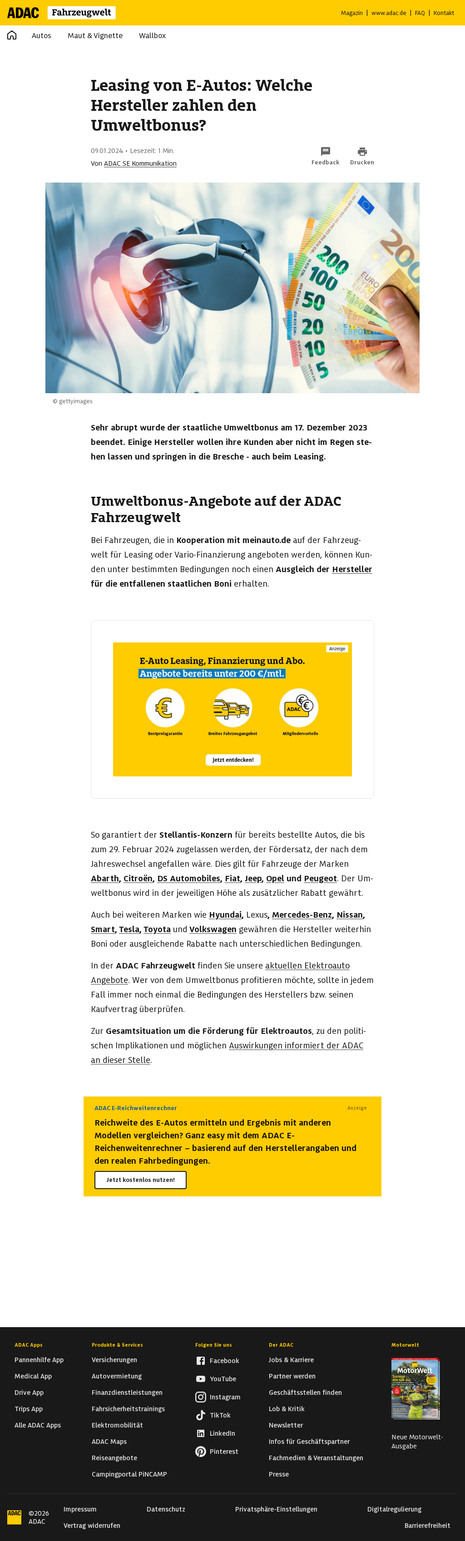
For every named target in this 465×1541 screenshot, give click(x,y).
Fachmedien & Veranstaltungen (316, 1458)
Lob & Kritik (287, 1409)
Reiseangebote (114, 1458)
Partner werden (292, 1376)
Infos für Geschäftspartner (309, 1441)
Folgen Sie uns (213, 1345)
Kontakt (444, 13)
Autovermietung (117, 1376)
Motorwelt (405, 1345)
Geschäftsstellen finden (305, 1392)
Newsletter (286, 1425)
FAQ (420, 13)
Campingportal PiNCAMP (129, 1474)
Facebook (224, 1361)
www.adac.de (388, 13)
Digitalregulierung (394, 1509)
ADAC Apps (29, 1345)
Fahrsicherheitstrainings (128, 1409)
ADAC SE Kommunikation (140, 163)
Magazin (352, 13)
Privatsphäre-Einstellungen (276, 1509)
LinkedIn (222, 1433)
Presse (279, 1474)
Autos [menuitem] (41, 35)
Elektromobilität (117, 1425)
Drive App (29, 1392)
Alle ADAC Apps (38, 1425)
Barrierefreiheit (427, 1525)
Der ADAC (281, 1345)
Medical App (33, 1376)
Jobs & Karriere (291, 1360)
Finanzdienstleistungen (127, 1392)
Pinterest (224, 1451)
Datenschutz (166, 1509)
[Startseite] (67, 12)
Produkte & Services (117, 1345)
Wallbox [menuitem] (152, 35)
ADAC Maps (109, 1441)
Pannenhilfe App (39, 1360)
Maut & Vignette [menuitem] (95, 35)
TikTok (220, 1415)
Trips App (29, 1409)
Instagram (225, 1397)
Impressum (80, 1509)
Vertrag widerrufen (92, 1525)
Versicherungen (114, 1360)
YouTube (223, 1379)
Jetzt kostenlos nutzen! (140, 1180)
